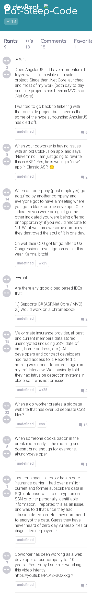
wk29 (43, 263)
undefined (25, 131)
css (42, 424)
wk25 (43, 390)
